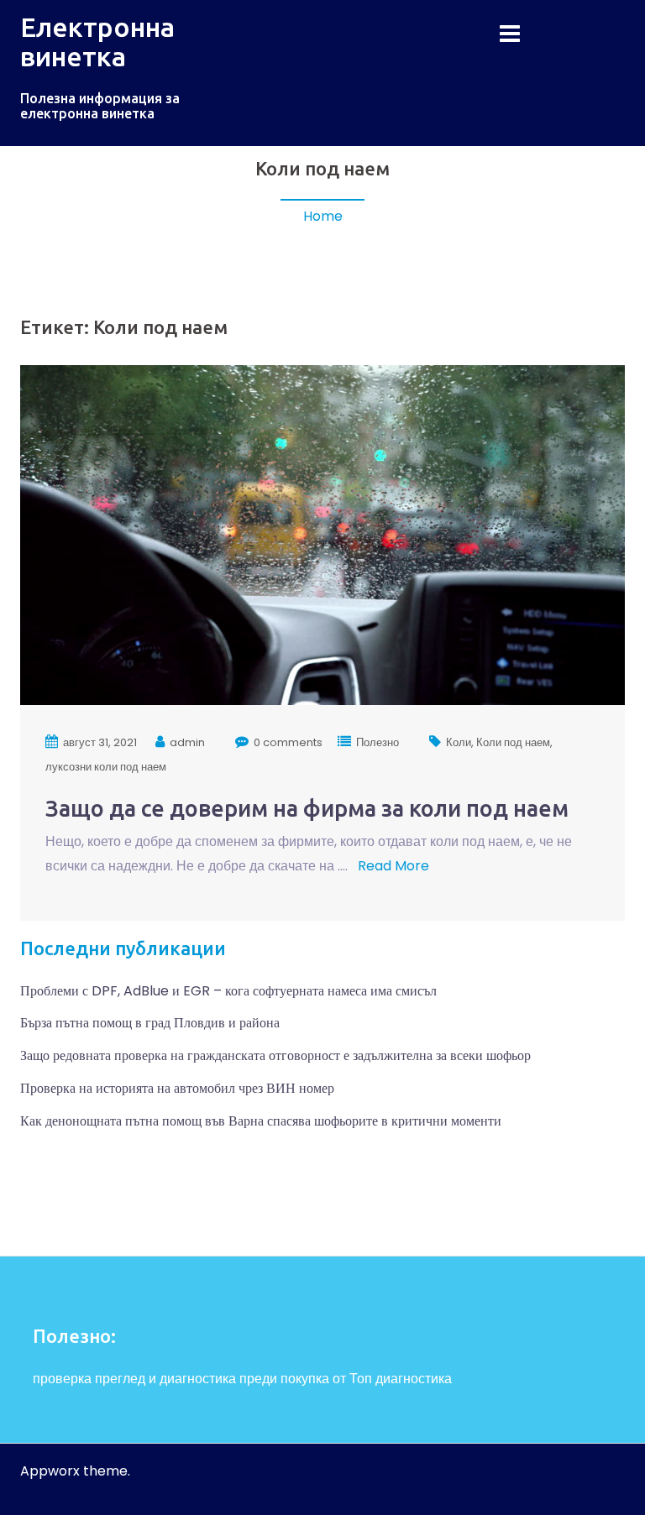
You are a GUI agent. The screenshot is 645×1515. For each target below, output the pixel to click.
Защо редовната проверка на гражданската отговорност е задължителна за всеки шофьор (275, 1055)
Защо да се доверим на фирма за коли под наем (307, 808)
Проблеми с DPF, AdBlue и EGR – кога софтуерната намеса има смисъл (228, 990)
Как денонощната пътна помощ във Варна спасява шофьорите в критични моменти (260, 1121)
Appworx (50, 1471)
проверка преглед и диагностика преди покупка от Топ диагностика (242, 1378)
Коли (458, 742)
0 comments (288, 742)
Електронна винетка (97, 41)
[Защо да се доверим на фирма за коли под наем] (322, 534)
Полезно (377, 742)
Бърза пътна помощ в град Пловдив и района (150, 1022)
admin (187, 742)
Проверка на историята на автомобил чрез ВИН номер (177, 1088)
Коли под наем (513, 742)
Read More (391, 865)
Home (323, 216)
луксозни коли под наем (105, 767)
